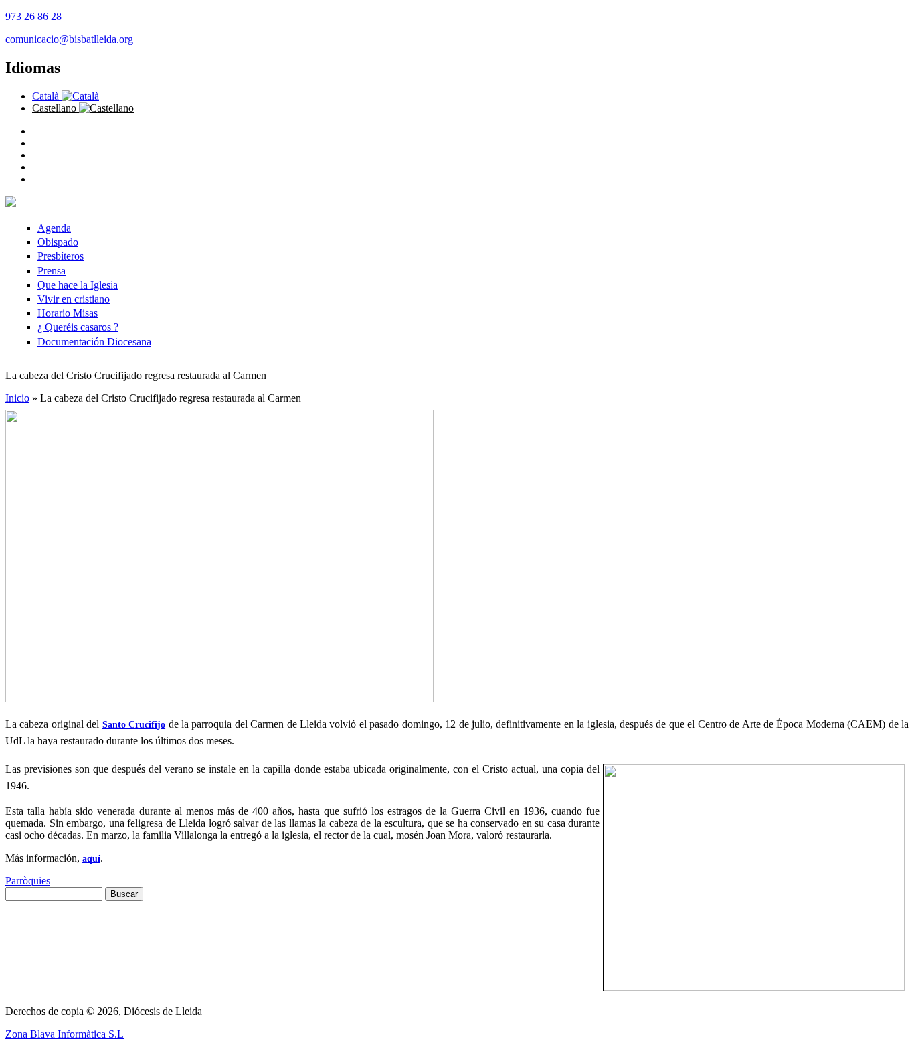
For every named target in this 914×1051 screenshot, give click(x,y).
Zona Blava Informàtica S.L (64, 1034)
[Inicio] (10, 203)
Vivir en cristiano (73, 299)
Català (47, 96)
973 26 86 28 (33, 16)
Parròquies (27, 880)
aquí (91, 859)
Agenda (54, 228)
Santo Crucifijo (133, 725)
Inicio (17, 398)
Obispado (57, 242)
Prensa (51, 270)
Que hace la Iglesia (77, 285)
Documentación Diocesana (94, 341)
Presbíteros (60, 256)
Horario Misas (67, 313)
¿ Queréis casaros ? (77, 327)
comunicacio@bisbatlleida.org (69, 39)
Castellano (55, 108)
